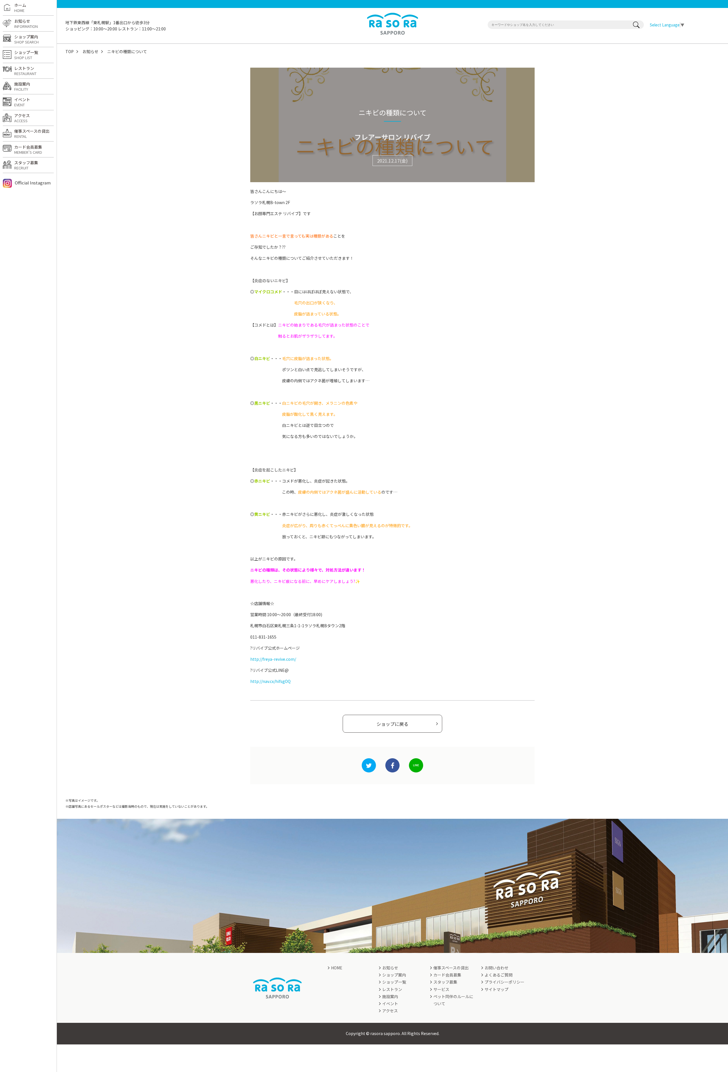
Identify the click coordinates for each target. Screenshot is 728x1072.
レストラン (25, 70)
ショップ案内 (26, 39)
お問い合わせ (496, 968)
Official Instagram (33, 183)
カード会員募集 (28, 149)
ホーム (20, 7)
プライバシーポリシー (504, 982)
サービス (441, 989)
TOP (69, 51)
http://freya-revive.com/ (273, 659)
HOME (336, 968)
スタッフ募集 (26, 165)
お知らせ (90, 51)
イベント (22, 102)
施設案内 (22, 86)
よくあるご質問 (498, 975)
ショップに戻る (392, 723)
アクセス (22, 118)
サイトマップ (496, 989)
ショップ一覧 (26, 54)
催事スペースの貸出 (31, 133)
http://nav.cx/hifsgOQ (270, 681)
